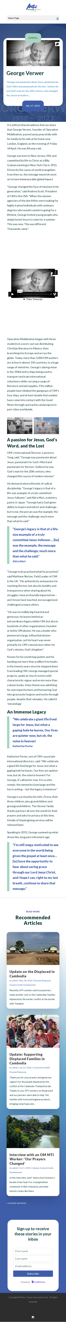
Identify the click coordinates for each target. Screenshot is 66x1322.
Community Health (41, 1067)
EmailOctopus (39, 1282)
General (33, 38)
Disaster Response (42, 980)
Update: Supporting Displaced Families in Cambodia (27, 1058)
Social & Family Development (23, 985)
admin (15, 980)
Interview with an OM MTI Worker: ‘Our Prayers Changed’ (32, 1159)
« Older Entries (16, 1203)
